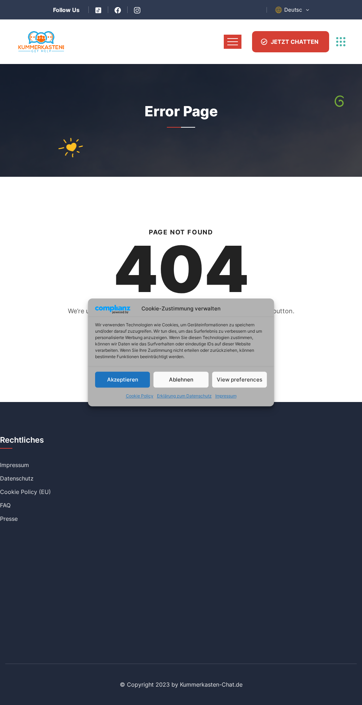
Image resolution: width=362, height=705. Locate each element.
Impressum (226, 396)
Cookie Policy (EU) (25, 491)
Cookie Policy (139, 396)
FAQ (5, 505)
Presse (9, 518)
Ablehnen (181, 379)
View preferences (239, 379)
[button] (296, 10)
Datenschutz (17, 478)
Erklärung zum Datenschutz (184, 396)
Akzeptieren (122, 379)
